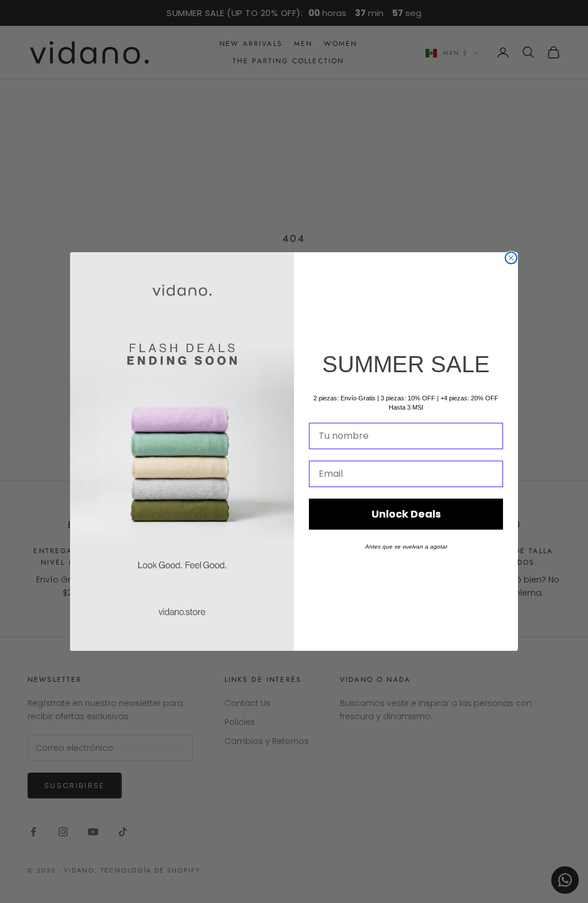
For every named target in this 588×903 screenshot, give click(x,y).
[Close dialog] (511, 258)
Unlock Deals (406, 514)
